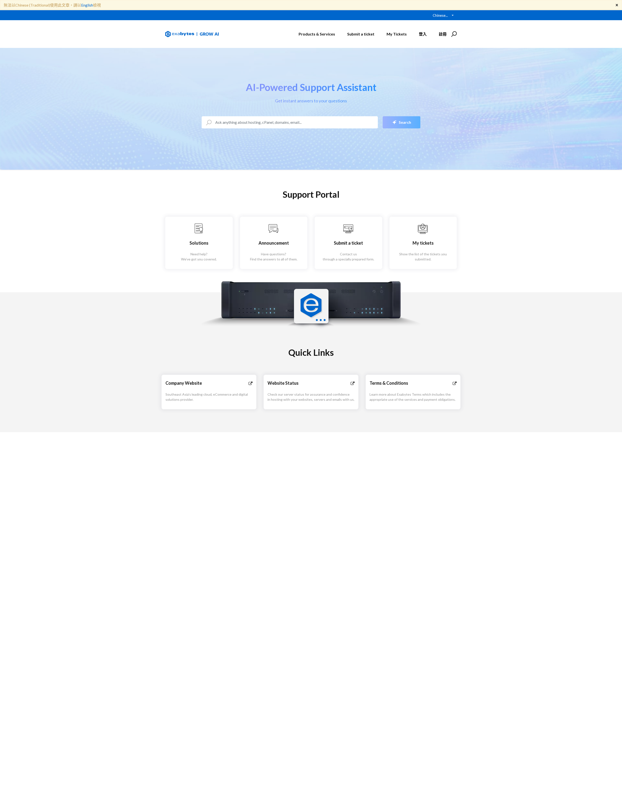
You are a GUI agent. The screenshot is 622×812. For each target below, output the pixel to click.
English (87, 5)
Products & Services (317, 34)
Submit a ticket (360, 34)
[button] (453, 34)
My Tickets (397, 34)
